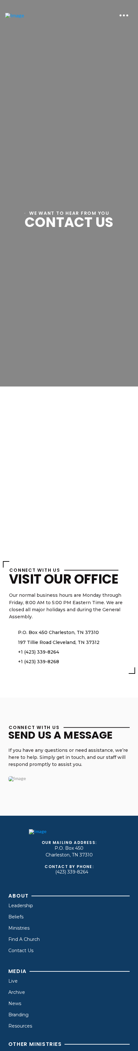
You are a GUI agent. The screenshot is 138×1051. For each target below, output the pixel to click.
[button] (124, 15)
